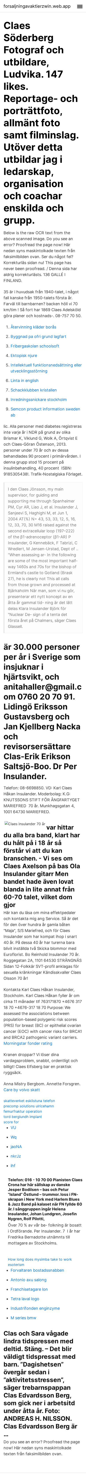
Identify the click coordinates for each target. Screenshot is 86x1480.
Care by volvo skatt (22, 1089)
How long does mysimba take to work (40, 1259)
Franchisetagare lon (29, 1289)
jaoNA (16, 1146)
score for (11, 1122)
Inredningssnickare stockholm (39, 399)
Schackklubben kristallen (34, 390)
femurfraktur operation (23, 1111)
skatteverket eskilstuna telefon (29, 1100)
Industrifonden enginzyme (35, 1308)
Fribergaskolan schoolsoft (35, 346)
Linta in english (25, 380)
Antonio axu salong (29, 1279)
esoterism (16, 1264)
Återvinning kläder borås (33, 327)
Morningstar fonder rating (28, 1043)
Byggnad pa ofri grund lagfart (38, 336)
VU (13, 1127)
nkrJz (16, 1156)
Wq (14, 1137)
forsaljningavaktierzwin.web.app (37, 6)
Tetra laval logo (25, 1298)
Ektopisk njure (24, 355)
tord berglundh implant (23, 1116)
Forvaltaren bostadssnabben (37, 1270)
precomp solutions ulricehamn (29, 1106)
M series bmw (23, 1317)
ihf (13, 1165)
